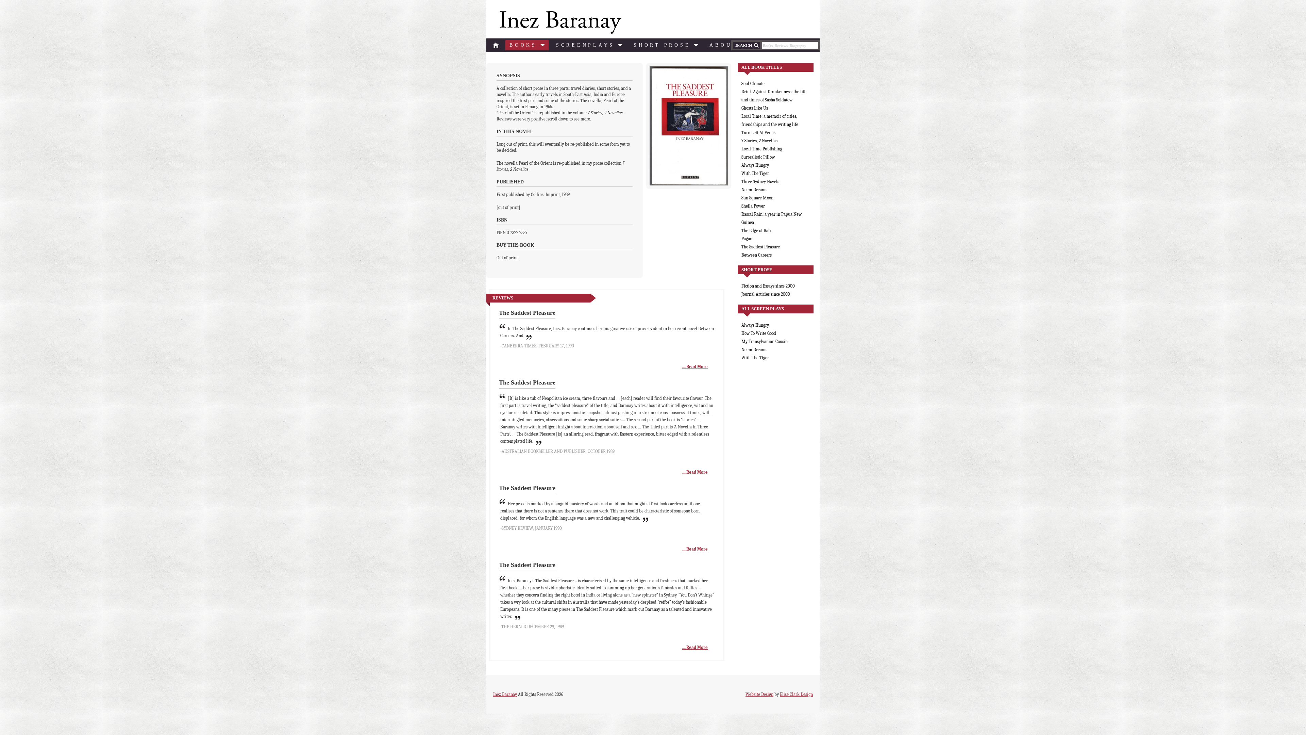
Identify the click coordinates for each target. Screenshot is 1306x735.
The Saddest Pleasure (760, 246)
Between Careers (756, 255)
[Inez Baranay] (559, 22)
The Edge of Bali (756, 230)
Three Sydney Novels (760, 181)
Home (495, 45)
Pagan (746, 238)
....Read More (695, 366)
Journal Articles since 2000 (765, 294)
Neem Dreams (754, 189)
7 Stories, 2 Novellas (759, 140)
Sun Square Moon (757, 197)
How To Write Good (758, 333)
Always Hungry (755, 165)
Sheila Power (753, 206)
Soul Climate (753, 83)
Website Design (759, 694)
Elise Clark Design (796, 694)
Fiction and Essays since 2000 (768, 286)
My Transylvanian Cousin (764, 341)
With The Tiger (755, 173)
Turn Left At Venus (758, 132)
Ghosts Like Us (754, 108)
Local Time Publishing (761, 148)
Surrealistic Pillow (758, 157)
